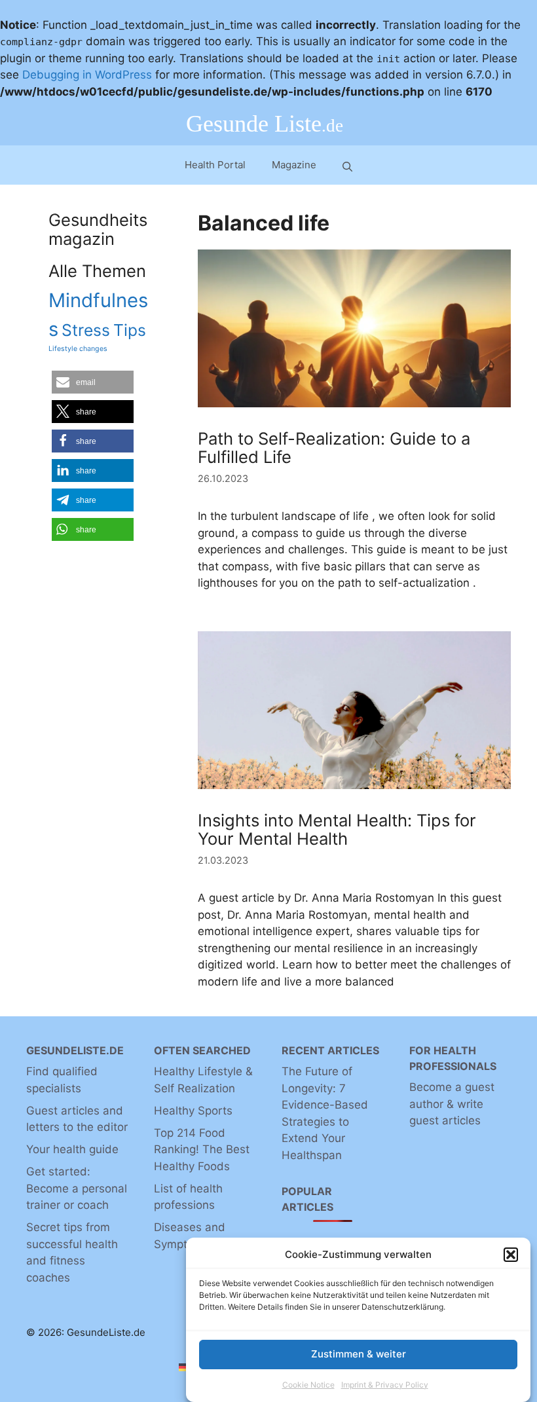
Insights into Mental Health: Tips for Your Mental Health (337, 829)
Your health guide (72, 1149)
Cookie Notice (308, 1385)
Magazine (294, 164)
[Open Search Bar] (347, 165)
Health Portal (215, 164)
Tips (129, 330)
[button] (510, 1254)
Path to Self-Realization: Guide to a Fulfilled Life (334, 448)
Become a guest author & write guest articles (451, 1103)
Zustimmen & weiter (358, 1354)
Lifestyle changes (77, 348)
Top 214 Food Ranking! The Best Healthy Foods (202, 1149)
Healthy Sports (193, 1110)
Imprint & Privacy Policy (384, 1385)
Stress (86, 330)
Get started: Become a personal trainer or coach (76, 1188)
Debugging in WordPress (87, 74)
